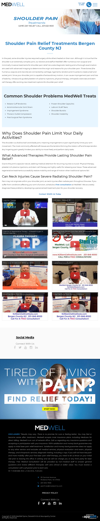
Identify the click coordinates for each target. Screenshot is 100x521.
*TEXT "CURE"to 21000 (81, 4)
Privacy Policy (50, 493)
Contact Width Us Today (50, 194)
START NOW (49, 409)
